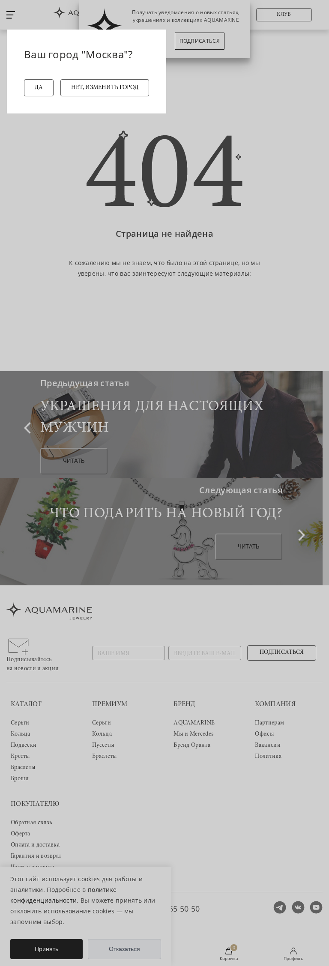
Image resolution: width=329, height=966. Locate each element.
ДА (39, 88)
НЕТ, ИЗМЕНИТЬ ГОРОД (104, 88)
